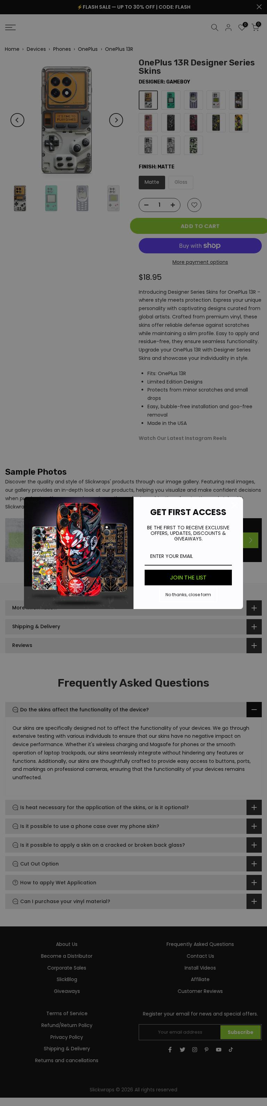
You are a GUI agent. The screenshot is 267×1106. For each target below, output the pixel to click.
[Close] (234, 505)
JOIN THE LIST (188, 578)
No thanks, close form (188, 595)
